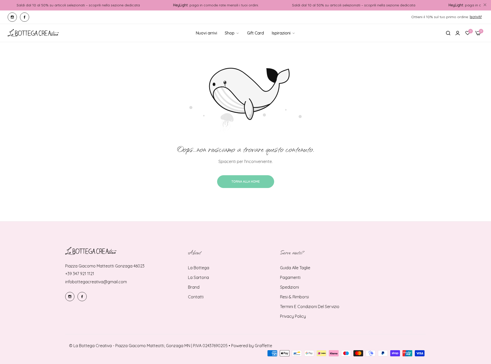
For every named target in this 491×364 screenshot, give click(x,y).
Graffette (263, 345)
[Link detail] (12, 17)
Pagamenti (290, 277)
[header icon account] (457, 33)
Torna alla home (245, 181)
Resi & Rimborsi (294, 296)
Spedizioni (289, 287)
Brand (193, 287)
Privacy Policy (293, 316)
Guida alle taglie (295, 267)
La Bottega (198, 267)
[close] (485, 5)
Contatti (196, 296)
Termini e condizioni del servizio (309, 306)
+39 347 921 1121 (79, 273)
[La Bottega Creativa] (33, 33)
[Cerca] (448, 33)
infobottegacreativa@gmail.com (96, 281)
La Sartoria (198, 277)
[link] (283, 33)
